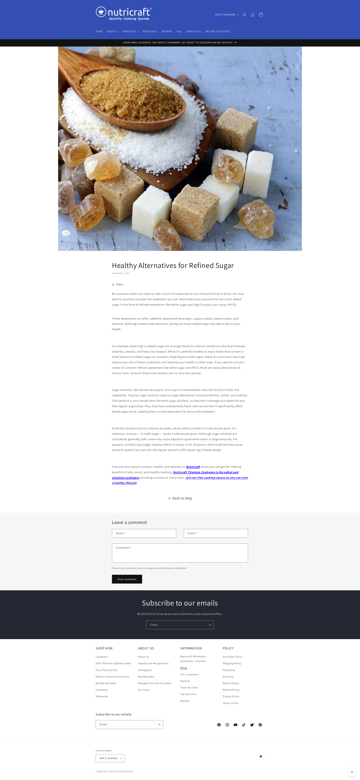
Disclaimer (229, 670)
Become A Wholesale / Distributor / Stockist (193, 659)
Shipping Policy (232, 663)
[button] (112, 31)
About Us (143, 656)
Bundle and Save (106, 683)
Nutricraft (193, 467)
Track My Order (189, 687)
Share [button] (119, 284)
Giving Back (145, 670)
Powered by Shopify (123, 771)
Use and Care (188, 694)
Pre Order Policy (232, 656)
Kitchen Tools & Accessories (112, 676)
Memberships (146, 676)
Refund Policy (231, 689)
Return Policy (231, 683)
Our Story (143, 689)
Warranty (228, 676)
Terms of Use (230, 703)
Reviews (185, 681)
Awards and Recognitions (153, 663)
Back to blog (182, 498)
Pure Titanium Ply (106, 670)
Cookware (102, 656)
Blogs (183, 667)
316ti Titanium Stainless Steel (113, 663)
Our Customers (189, 674)
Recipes (185, 701)
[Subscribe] (209, 625)
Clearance (102, 689)
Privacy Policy (231, 696)
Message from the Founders (155, 683)
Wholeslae (102, 696)
